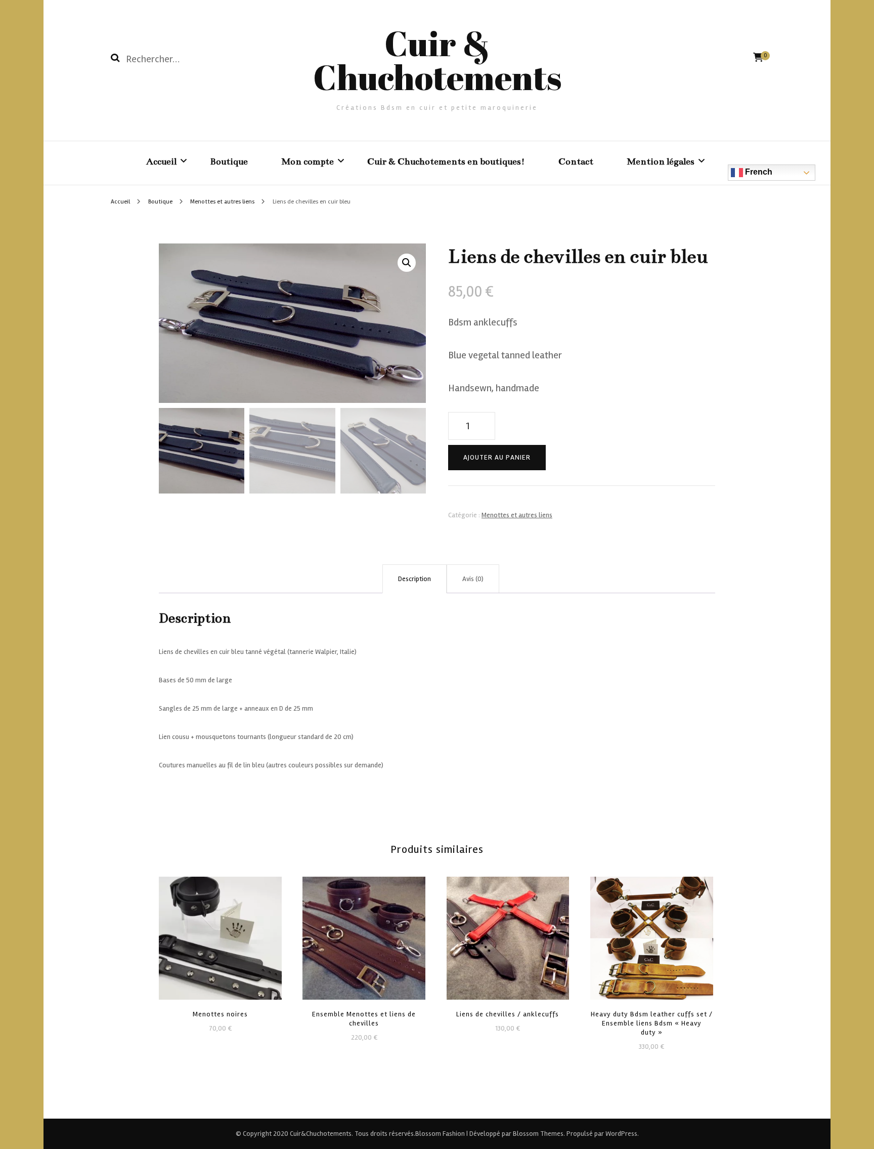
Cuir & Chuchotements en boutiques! (446, 161)
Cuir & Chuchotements (437, 60)
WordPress (621, 1133)
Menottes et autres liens (517, 515)
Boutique (229, 161)
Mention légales (660, 161)
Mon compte (307, 161)
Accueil (161, 161)
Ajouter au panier (497, 457)
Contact (575, 161)
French (757, 172)
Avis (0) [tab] (473, 578)
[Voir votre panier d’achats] (758, 57)
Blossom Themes (537, 1133)
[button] (407, 263)
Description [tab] (414, 578)
